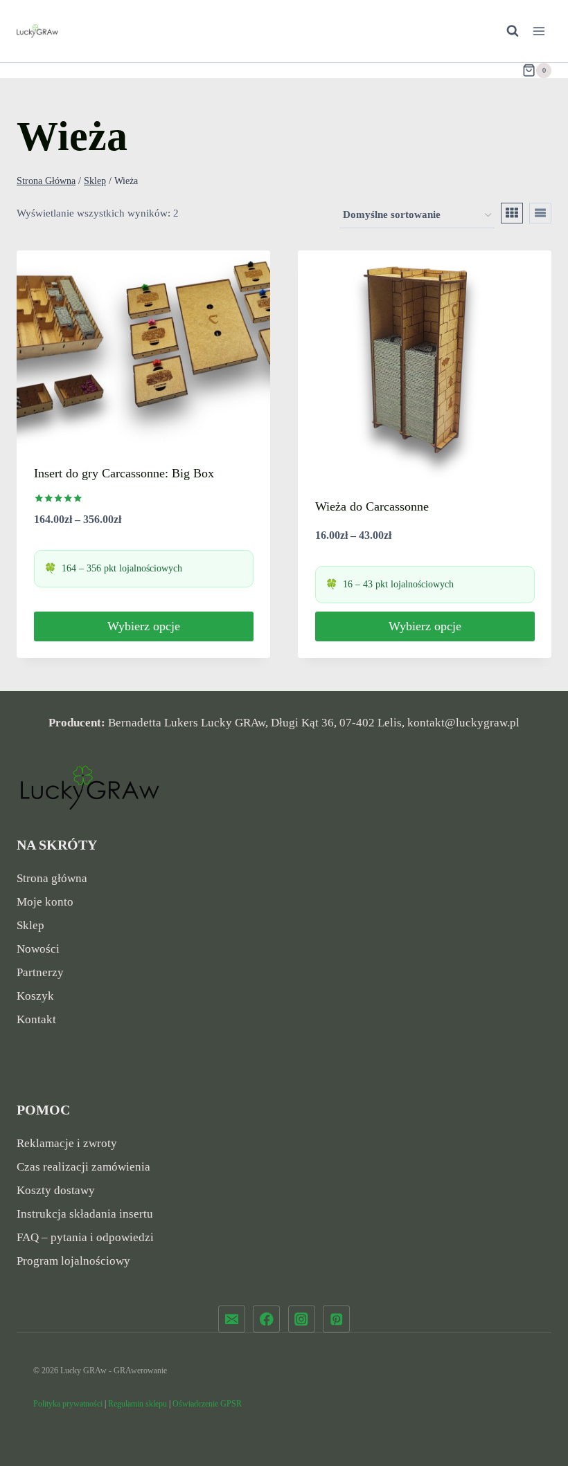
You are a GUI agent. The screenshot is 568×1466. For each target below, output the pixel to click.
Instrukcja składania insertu (85, 1213)
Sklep (30, 925)
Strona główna (52, 878)
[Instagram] (301, 1318)
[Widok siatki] (512, 213)
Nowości (38, 948)
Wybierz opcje (143, 626)
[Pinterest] (336, 1318)
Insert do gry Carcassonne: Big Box (124, 473)
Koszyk (35, 995)
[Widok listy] (540, 213)
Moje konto (45, 901)
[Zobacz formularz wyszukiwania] (505, 31)
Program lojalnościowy (73, 1260)
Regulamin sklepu (137, 1404)
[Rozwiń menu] (538, 31)
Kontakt (36, 1019)
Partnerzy (40, 972)
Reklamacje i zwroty (67, 1143)
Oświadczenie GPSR (207, 1404)
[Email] (231, 1318)
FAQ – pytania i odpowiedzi (85, 1237)
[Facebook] (266, 1318)
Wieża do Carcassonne (372, 506)
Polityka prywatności (68, 1404)
